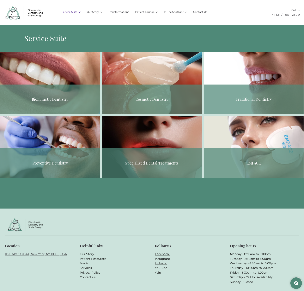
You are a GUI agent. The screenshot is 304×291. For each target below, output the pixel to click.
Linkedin (161, 263)
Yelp (158, 272)
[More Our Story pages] (101, 12)
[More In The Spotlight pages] (186, 12)
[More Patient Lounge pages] (157, 12)
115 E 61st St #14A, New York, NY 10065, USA (36, 254)
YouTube (161, 268)
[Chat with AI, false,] (296, 283)
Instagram (162, 259)
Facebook (162, 254)
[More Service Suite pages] (80, 12)
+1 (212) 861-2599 (286, 15)
